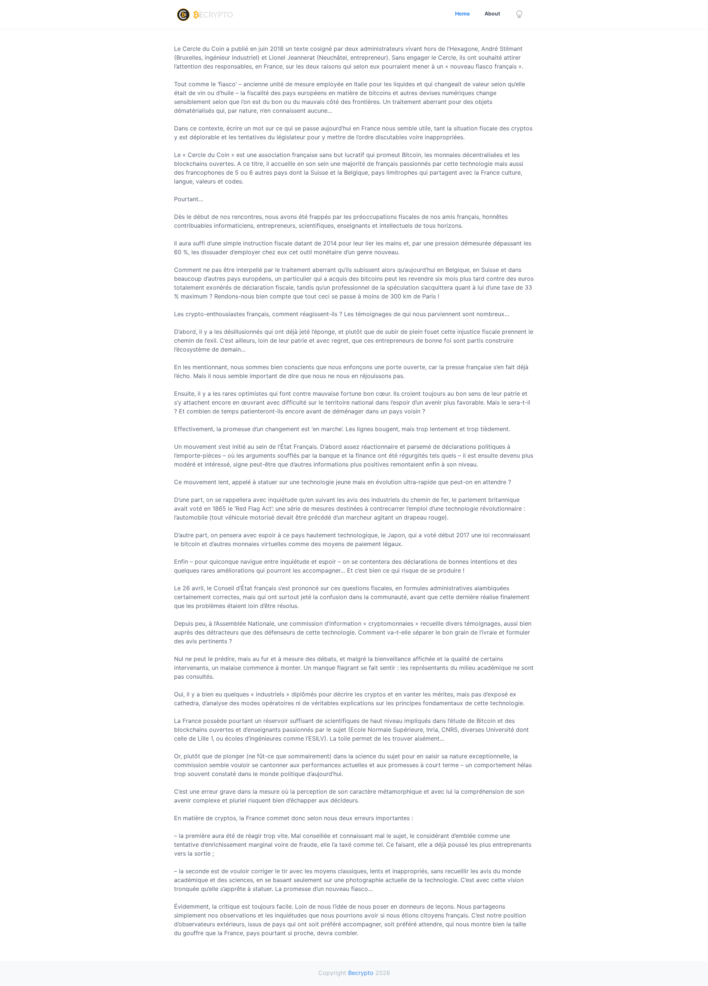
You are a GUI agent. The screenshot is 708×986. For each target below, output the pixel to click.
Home (462, 13)
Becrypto (361, 972)
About (492, 13)
